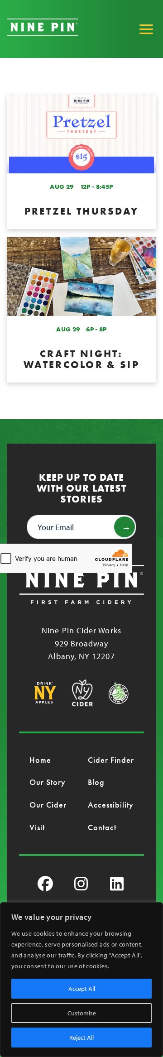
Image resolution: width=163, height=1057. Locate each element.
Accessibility (111, 804)
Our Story (47, 782)
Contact (102, 827)
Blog (96, 782)
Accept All (81, 989)
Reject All (81, 1037)
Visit (37, 827)
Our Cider (48, 804)
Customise (81, 1013)
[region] (81, 979)
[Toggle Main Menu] (146, 29)
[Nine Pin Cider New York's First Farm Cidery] (42, 33)
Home (40, 760)
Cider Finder (111, 760)
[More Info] (81, 162)
